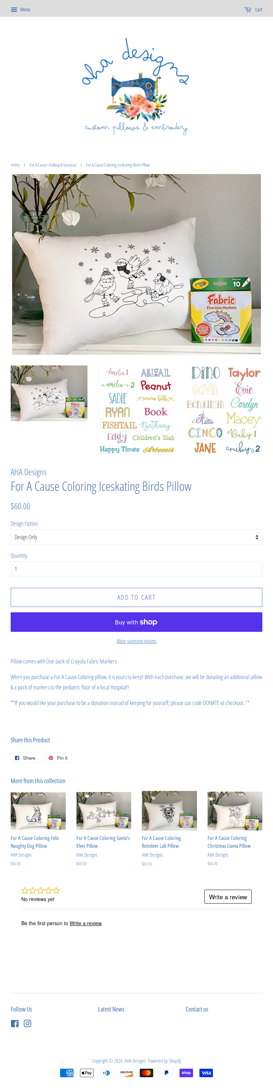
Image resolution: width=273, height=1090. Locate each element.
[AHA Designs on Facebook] (15, 1024)
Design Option (24, 523)
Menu (24, 9)
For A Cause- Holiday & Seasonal (53, 165)
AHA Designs (135, 1060)
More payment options (136, 640)
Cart (258, 9)
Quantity (19, 555)
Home (15, 165)
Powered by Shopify (164, 1060)
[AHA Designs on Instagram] (27, 1024)
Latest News (111, 1009)
